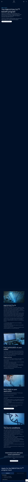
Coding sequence (4, 479)
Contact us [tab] (7, 473)
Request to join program (6, 21)
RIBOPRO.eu (14, 1)
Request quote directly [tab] (20, 473)
